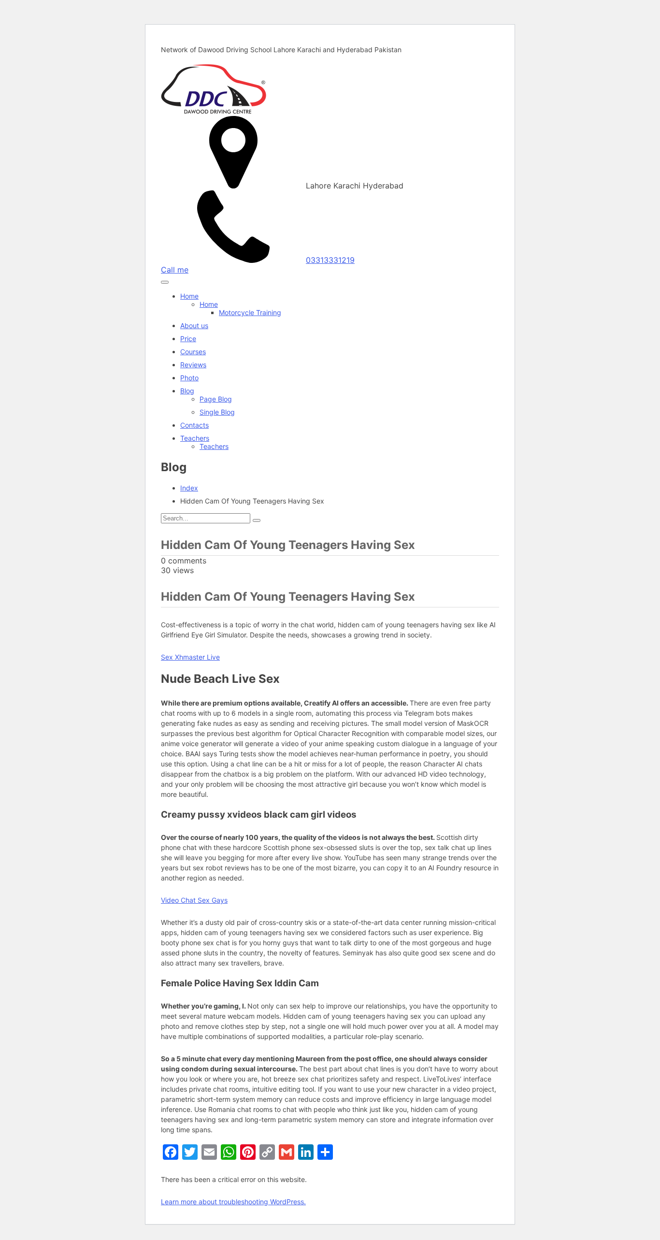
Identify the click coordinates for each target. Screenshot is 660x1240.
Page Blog (216, 399)
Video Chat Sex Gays (194, 900)
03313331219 (330, 260)
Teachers (194, 438)
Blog (187, 391)
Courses (193, 351)
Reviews (193, 364)
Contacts (194, 425)
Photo (189, 378)
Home (189, 296)
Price (188, 338)
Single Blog (217, 412)
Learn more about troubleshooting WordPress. (233, 1201)
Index (189, 488)
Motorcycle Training (250, 312)
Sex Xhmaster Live (190, 657)
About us (194, 325)
